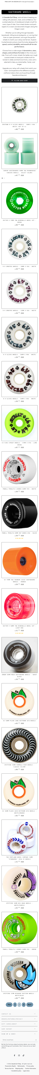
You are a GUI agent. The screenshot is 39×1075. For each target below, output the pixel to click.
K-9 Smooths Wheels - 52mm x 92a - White (19, 310)
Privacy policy (30, 1066)
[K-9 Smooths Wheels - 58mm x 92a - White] (19, 247)
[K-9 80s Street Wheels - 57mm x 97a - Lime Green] (19, 423)
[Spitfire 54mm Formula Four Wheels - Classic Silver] (19, 745)
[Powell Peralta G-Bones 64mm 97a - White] (19, 469)
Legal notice (26, 1070)
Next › (30, 1005)
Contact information (30, 1068)
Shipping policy (19, 1068)
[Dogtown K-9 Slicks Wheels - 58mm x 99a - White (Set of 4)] (19, 105)
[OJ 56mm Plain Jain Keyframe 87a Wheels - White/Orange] (19, 791)
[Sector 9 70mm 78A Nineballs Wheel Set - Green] (19, 200)
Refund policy (21, 1066)
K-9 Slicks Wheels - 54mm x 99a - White (19, 398)
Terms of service (9, 1068)
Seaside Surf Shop (16, 1063)
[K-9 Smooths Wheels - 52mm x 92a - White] (19, 291)
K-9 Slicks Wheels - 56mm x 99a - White (19, 354)
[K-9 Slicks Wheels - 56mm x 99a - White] (19, 335)
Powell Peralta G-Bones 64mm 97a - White (19, 489)
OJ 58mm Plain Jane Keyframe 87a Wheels (19, 720)
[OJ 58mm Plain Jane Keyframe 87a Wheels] (19, 701)
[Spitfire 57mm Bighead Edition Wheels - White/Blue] (19, 974)
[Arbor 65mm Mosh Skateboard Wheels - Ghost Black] (19, 655)
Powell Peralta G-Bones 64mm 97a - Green (19, 949)
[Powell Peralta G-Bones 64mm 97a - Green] (19, 930)
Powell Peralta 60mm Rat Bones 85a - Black (19, 533)
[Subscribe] (36, 1040)
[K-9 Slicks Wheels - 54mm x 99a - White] (19, 379)
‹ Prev (9, 1005)
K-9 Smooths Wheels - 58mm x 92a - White (19, 266)
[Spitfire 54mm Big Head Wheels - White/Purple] (19, 883)
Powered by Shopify (10, 1066)
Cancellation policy (16, 1070)
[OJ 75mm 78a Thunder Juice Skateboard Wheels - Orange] (19, 560)
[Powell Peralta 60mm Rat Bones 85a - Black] (19, 513)
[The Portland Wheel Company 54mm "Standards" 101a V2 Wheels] (19, 837)
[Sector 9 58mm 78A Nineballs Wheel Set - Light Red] (19, 606)
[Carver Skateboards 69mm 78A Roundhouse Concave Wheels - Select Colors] (19, 151)
